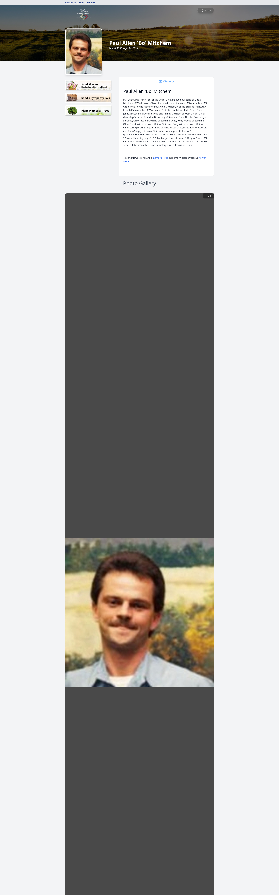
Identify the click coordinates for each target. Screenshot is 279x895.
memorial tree (160, 157)
